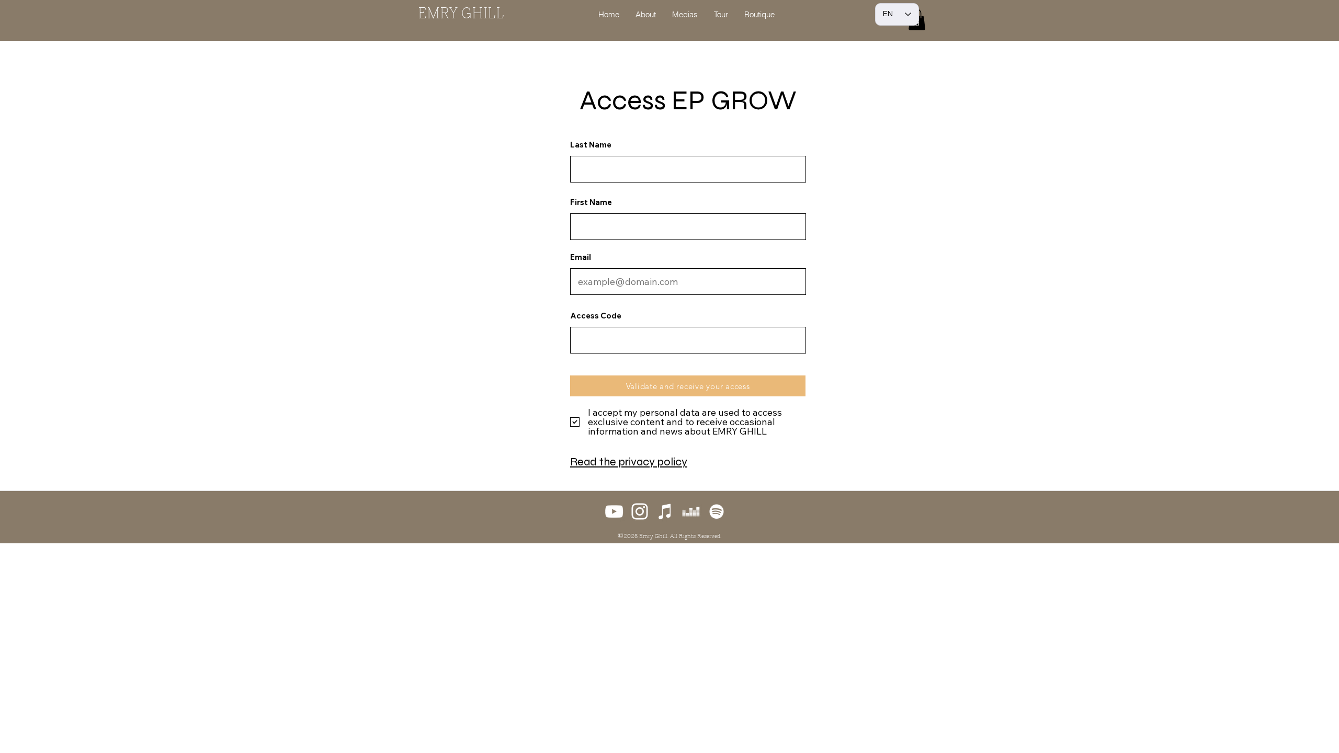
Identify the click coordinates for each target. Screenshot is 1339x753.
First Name (591, 202)
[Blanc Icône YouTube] (614, 511)
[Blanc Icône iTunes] (665, 511)
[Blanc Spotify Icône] (717, 511)
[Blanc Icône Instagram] (640, 511)
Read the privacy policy (628, 462)
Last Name (590, 145)
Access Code (595, 316)
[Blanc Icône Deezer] (691, 511)
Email (580, 257)
